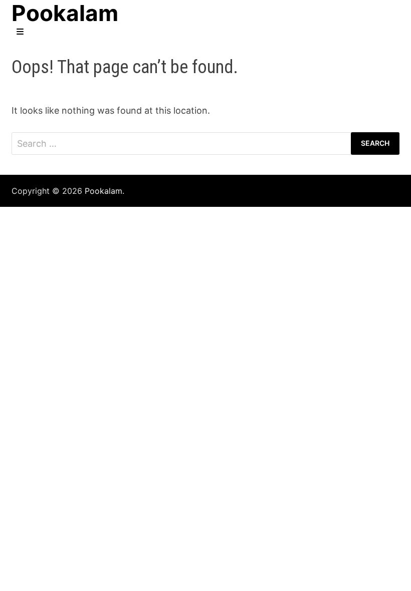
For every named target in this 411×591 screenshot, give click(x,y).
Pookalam (103, 191)
